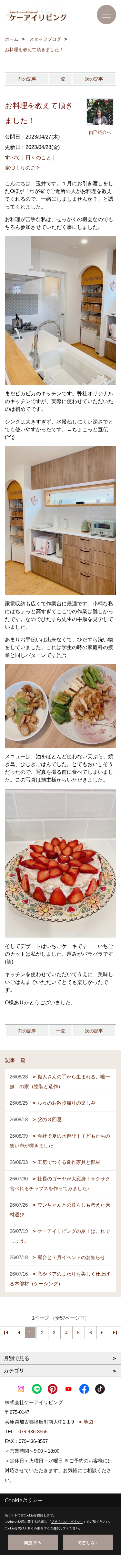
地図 (88, 1422)
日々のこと (38, 157)
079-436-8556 (32, 1431)
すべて (12, 157)
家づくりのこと (23, 168)
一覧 (60, 79)
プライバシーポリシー (67, 1521)
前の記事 (27, 79)
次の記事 (94, 79)
